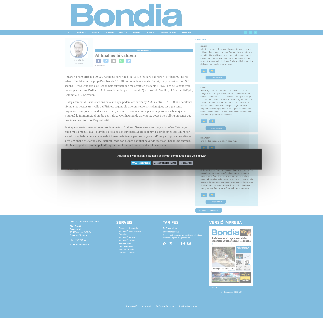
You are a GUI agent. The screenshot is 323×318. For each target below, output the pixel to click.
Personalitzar (186, 163)
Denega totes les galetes (165, 163)
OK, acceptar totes (141, 163)
